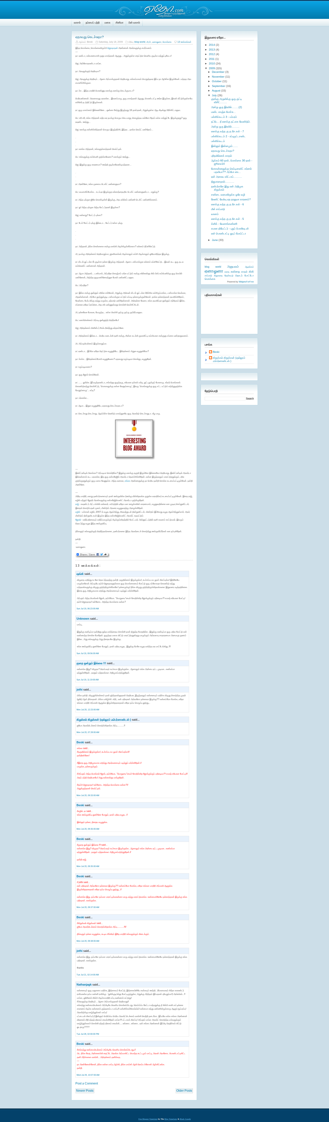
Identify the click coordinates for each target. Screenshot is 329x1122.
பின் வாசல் (134, 22)
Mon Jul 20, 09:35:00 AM (88, 829)
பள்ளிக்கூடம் (218, 141)
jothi (79, 689)
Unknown (83, 618)
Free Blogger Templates (147, 1119)
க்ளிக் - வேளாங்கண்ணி (224, 223)
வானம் (215, 214)
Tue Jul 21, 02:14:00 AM (88, 975)
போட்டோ (249, 275)
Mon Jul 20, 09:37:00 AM (88, 907)
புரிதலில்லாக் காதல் (221, 155)
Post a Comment (86, 1083)
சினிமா (119, 22)
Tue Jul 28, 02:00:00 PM (88, 1034)
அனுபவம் (233, 266)
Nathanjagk (84, 984)
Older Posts (184, 1090)
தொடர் (239, 275)
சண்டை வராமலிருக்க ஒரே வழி (228, 194)
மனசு (107, 22)
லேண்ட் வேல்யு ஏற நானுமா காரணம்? (231, 199)
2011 (212, 58)
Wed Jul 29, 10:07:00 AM (88, 1075)
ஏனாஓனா (156, 42)
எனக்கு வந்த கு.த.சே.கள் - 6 (227, 204)
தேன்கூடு (228, 275)
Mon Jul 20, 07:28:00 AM (88, 732)
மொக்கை (167, 42)
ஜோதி (78, 519)
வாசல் (77, 22)
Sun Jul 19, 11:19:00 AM (88, 679)
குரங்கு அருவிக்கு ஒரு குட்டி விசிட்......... (226, 100)
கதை (226, 271)
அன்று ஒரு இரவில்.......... (225, 126)
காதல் (244, 271)
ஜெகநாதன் (112, 48)
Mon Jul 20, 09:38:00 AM (88, 941)
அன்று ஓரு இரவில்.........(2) (226, 107)
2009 (212, 68)
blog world (139, 42)
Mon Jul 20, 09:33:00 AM (88, 795)
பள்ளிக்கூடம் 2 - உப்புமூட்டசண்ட (228, 136)
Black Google (185, 1119)
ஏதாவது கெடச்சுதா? (89, 37)
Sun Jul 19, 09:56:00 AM (88, 653)
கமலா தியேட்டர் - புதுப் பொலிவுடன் (230, 228)
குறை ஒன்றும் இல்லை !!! (91, 663)
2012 (212, 54)
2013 (212, 49)
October (217, 81)
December (218, 71)
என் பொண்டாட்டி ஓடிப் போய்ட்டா (228, 233)
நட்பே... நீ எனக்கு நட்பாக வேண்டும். (231, 121)
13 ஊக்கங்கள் (184, 42)
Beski (80, 742)
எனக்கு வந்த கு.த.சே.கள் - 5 (227, 218)
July (214, 95)
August (216, 90)
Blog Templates (170, 1119)
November (218, 76)
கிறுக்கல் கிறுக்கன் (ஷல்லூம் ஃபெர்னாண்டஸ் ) (104, 719)
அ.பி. (148, 42)
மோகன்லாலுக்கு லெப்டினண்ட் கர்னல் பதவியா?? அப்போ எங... (231, 170)
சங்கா (127, 481)
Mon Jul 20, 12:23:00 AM (88, 709)
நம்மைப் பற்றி (93, 22)
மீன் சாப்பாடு (218, 209)
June (215, 239)
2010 (212, 63)
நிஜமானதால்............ (222, 181)
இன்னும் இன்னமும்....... (224, 146)
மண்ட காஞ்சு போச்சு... (223, 111)
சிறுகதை (218, 275)
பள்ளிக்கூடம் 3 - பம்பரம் (224, 116)
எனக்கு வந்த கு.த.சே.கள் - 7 (227, 131)
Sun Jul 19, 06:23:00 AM (88, 608)
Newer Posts (84, 1090)
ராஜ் (77, 504)
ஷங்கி (80, 573)
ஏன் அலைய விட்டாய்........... (226, 176)
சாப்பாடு (208, 275)
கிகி (251, 271)
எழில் (77, 512)
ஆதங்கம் (249, 266)
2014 (212, 44)
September (219, 85)
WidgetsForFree (246, 282)
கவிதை (235, 271)
